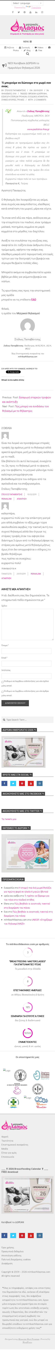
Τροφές (20, 99)
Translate (36, 7)
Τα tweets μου (8, 818)
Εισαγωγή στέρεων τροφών (14, 96)
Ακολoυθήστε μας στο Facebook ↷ (23, 793)
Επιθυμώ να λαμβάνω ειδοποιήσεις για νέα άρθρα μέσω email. (25, 693)
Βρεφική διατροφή (37, 93)
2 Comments (40, 99)
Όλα (14, 93)
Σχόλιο (4, 605)
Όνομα (5, 645)
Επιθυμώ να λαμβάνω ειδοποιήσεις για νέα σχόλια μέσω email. (25, 683)
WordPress (27, 1342)
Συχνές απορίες (8, 99)
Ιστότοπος (5, 670)
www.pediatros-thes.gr (38, 129)
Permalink (6, 498)
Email (4, 657)
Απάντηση (22, 498)
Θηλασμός (6, 93)
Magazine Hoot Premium (28, 1339)
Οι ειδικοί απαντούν (38, 96)
